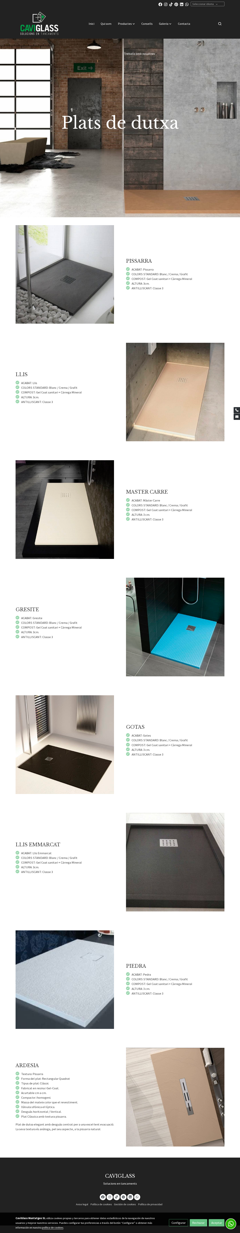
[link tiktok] (171, 4)
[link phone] (237, 410)
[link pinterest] (176, 4)
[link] (39, 24)
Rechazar (198, 1223)
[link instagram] (165, 4)
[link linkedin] (181, 4)
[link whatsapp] (187, 4)
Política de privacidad (150, 1204)
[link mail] (237, 417)
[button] (126, 24)
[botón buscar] (220, 24)
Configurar (179, 1223)
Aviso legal (82, 1204)
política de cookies (52, 1227)
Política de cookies (101, 1204)
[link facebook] (160, 4)
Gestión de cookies (125, 1204)
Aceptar (216, 1223)
